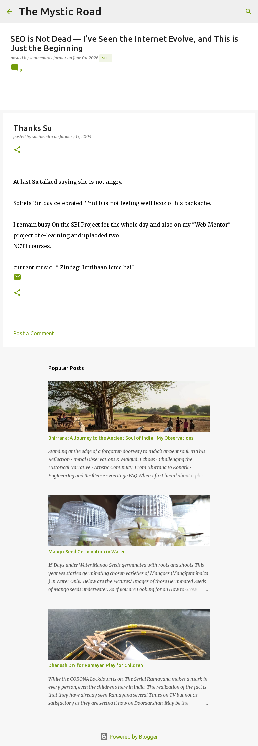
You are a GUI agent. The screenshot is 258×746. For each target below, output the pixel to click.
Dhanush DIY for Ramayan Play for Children (95, 665)
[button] (17, 150)
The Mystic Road (60, 11)
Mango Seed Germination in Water (86, 551)
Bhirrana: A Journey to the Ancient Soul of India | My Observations (121, 438)
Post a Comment (33, 333)
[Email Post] (17, 279)
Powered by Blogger (133, 737)
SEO (106, 58)
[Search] (111, 12)
